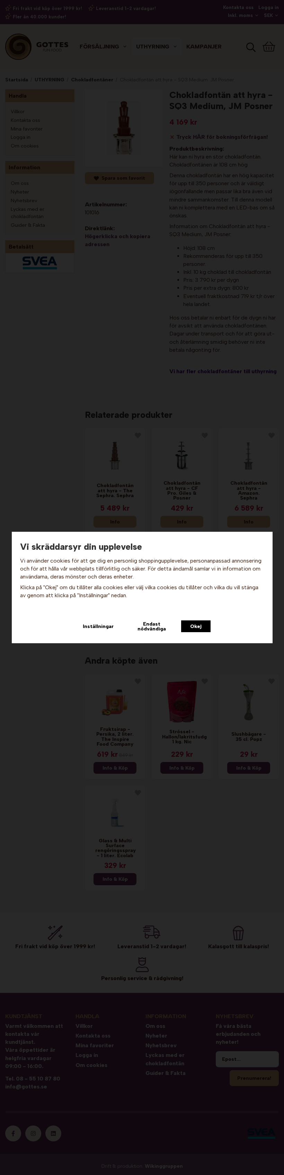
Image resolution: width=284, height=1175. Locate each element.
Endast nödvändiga (151, 626)
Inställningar (98, 626)
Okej (196, 626)
